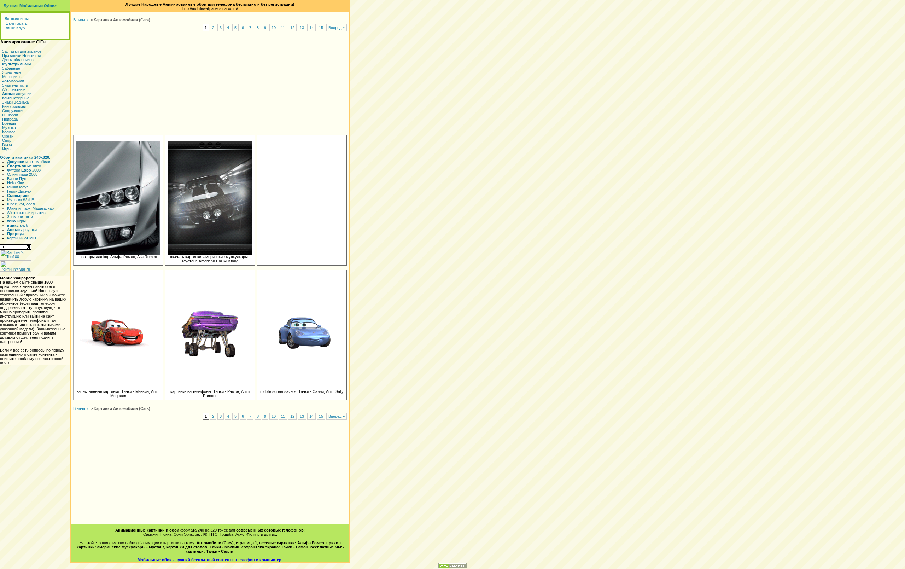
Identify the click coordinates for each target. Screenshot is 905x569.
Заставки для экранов (22, 51)
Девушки (22, 229)
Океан (7, 136)
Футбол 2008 (24, 170)
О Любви (10, 115)
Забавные (11, 68)
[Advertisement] (210, 83)
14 (311, 27)
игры (16, 221)
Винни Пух (16, 178)
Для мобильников (18, 60)
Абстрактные (13, 89)
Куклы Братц (16, 23)
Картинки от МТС (22, 238)
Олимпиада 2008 (22, 174)
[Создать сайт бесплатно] (452, 567)
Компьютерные (15, 98)
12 (292, 27)
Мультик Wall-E (20, 200)
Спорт (7, 140)
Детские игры (17, 19)
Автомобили (13, 81)
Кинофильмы (14, 106)
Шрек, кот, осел (21, 204)
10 (274, 27)
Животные (11, 72)
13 (302, 27)
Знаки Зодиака (15, 102)
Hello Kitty (15, 183)
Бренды (9, 123)
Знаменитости (15, 85)
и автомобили (28, 161)
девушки (16, 94)
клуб (17, 225)
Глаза (7, 145)
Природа (10, 119)
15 (321, 27)
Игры (6, 149)
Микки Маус (18, 187)
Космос (9, 132)
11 (283, 27)
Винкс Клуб (15, 28)
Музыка (9, 128)
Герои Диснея (19, 191)
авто (24, 166)
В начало (81, 20)
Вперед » (336, 27)
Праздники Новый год (21, 55)
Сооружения (13, 111)
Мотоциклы (12, 77)
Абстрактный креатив (26, 212)
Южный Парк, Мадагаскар (30, 208)
